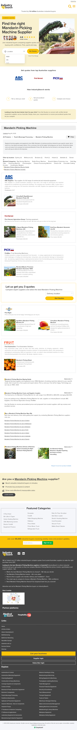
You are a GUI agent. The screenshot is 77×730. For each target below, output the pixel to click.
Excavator (31, 513)
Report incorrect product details (61, 466)
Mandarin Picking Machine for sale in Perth (16, 430)
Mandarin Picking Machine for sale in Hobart (17, 433)
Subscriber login (38, 663)
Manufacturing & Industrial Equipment (12, 718)
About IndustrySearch (8, 632)
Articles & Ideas (6, 629)
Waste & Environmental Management (49, 704)
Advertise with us (6, 643)
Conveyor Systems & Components (11, 684)
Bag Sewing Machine (23, 161)
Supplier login (38, 658)
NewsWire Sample (7, 640)
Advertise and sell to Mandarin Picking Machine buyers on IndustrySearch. (26, 586)
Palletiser (30, 521)
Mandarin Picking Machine (44, 137)
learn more (8, 495)
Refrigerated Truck (33, 529)
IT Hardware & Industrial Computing (11, 709)
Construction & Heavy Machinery (11, 681)
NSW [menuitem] (7, 56)
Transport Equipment (45, 695)
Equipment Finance (10, 527)
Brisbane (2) (38, 157)
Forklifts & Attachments (8, 698)
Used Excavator (56, 521)
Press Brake (31, 524)
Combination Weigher (17, 165)
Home (3, 626)
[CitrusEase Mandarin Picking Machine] (55, 318)
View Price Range (33, 56)
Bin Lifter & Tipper (9, 516)
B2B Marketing (6, 635)
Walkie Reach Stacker (58, 526)
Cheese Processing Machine (43, 163)
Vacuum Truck (56, 524)
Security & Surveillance (45, 689)
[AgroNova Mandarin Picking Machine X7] (21, 318)
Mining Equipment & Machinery (48, 678)
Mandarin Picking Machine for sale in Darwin (17, 439)
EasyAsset (38, 581)
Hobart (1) (55, 157)
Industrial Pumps (6, 706)
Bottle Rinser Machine (39, 161)
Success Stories (6, 646)
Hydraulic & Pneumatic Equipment (11, 701)
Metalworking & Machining (46, 675)
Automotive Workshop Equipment (11, 675)
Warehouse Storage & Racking (47, 701)
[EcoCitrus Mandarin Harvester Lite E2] (55, 225)
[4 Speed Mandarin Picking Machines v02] (21, 225)
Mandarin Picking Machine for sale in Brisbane (17, 427)
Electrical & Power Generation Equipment (13, 689)
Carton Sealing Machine (11, 519)
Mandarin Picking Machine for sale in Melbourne (18, 424)
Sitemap (4, 649)
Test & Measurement (45, 692)
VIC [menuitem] (7, 60)
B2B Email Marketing (7, 638)
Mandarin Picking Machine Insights (14, 169)
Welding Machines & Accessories (48, 706)
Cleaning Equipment (7, 678)
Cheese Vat (57, 163)
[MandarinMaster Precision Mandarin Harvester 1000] (21, 264)
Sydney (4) (18, 157)
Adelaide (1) (63, 157)
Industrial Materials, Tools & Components (13, 704)
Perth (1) (47, 157)
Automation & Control (8, 672)
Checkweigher (26, 163)
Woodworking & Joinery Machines (48, 709)
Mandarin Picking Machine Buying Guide (16, 167)
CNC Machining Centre (11, 522)
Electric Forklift (8, 524)
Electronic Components (8, 692)
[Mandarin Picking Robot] (21, 358)
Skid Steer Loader (57, 516)
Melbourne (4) (28, 157)
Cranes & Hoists (6, 686)
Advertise (73, 1)
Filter (72, 137)
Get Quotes (33, 51)
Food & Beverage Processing (23, 137)
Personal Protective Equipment (47, 686)
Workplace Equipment (45, 712)
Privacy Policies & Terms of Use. (37, 723)
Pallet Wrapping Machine (35, 518)
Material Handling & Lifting (46, 672)
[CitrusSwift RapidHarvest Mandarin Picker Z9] (21, 194)
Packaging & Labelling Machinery (48, 681)
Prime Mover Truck (33, 526)
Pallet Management (44, 684)
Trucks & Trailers (43, 698)
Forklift (30, 516)
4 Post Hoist (7, 514)
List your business (38, 653)
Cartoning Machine (14, 163)
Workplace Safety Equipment (47, 715)
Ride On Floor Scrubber (59, 513)
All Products (7, 137)
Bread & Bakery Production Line (58, 161)
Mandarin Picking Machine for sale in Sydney (17, 420)
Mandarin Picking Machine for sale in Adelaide (17, 436)
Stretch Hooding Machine (59, 518)
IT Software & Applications (9, 712)
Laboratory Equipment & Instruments (12, 715)
